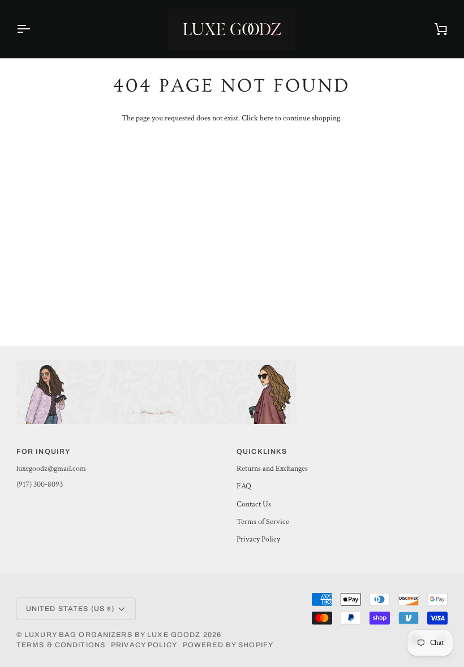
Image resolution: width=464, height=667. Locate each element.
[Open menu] (33, 29)
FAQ (244, 486)
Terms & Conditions (60, 645)
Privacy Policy (258, 539)
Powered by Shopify (228, 645)
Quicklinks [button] (262, 452)
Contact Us (254, 504)
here (266, 118)
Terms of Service (263, 522)
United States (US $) (70, 609)
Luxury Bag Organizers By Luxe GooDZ (112, 635)
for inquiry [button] (43, 452)
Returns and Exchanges (272, 469)
